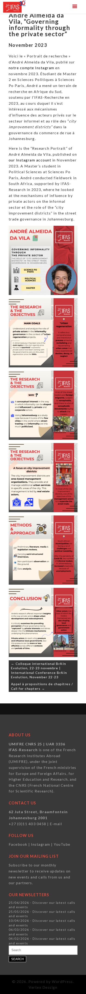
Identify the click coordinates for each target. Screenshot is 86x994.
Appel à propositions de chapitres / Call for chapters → (42, 686)
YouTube (62, 844)
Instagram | (42, 844)
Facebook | (20, 844)
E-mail (56, 823)
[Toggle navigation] (75, 6)
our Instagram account (30, 160)
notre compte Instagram (31, 67)
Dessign (50, 987)
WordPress (62, 981)
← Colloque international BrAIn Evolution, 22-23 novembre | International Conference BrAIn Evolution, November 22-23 (39, 670)
